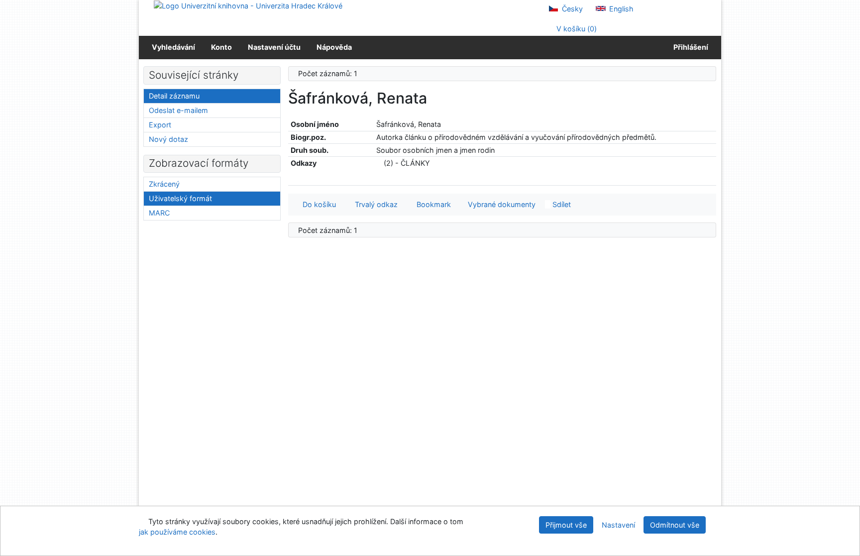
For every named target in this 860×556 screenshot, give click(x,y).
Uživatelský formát (180, 198)
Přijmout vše (566, 525)
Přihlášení (689, 47)
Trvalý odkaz (374, 204)
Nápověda (334, 47)
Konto (221, 47)
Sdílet (560, 204)
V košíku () (575, 28)
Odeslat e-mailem (178, 110)
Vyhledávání (173, 47)
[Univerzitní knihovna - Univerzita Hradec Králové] (248, 5)
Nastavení (618, 525)
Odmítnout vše (674, 525)
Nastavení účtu (274, 47)
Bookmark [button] (432, 204)
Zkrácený (164, 184)
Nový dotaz (168, 139)
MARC (159, 213)
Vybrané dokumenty (501, 204)
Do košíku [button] (317, 204)
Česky (571, 8)
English (620, 8)
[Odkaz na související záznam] (379, 163)
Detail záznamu (174, 96)
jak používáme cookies (177, 532)
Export (160, 124)
